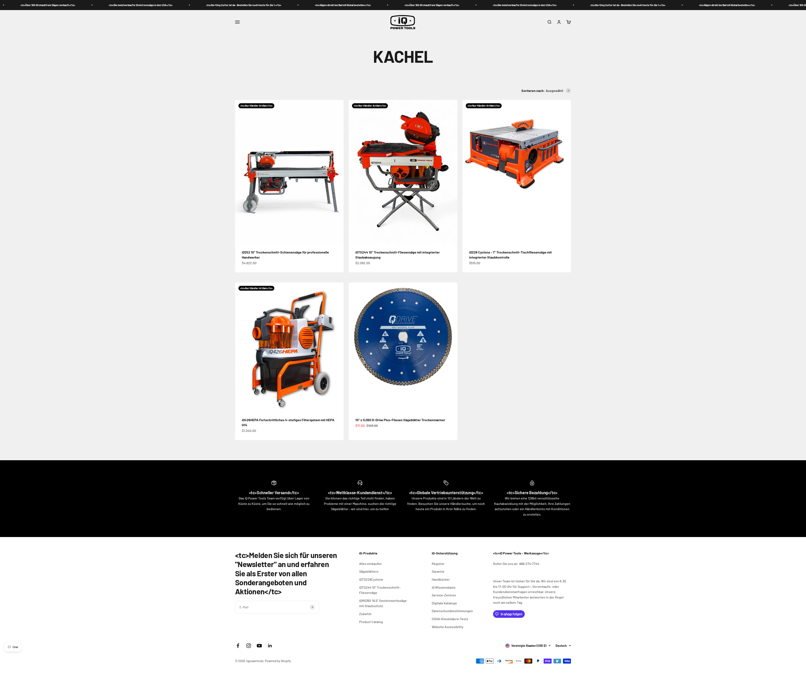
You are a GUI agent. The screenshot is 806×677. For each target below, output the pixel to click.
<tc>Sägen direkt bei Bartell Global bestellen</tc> (246, 5)
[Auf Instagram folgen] (248, 645)
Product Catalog (371, 622)
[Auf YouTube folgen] (259, 645)
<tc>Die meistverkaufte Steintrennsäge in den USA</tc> (44, 5)
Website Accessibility (447, 627)
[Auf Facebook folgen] (238, 645)
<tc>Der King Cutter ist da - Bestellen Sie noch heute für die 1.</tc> (146, 5)
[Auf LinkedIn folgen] (270, 645)
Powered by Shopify (278, 661)
